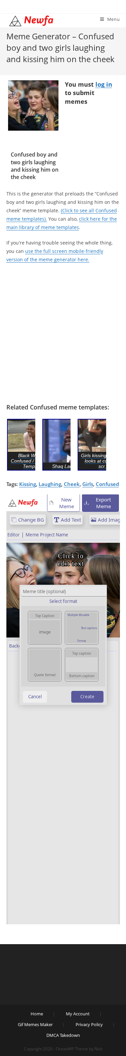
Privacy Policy (89, 1024)
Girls (87, 484)
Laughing (50, 484)
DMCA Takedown (63, 1035)
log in (103, 84)
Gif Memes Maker (35, 1024)
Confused (107, 484)
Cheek (72, 484)
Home (37, 1014)
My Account (78, 1014)
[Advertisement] (63, 333)
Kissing (27, 484)
